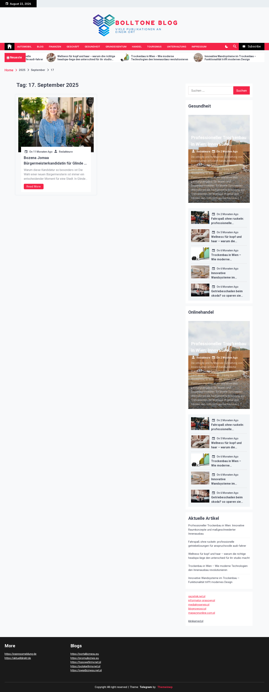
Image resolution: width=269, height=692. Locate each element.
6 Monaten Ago (229, 250)
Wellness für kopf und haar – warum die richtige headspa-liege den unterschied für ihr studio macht (59, 58)
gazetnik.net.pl (196, 596)
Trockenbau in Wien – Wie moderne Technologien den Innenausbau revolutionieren (132, 58)
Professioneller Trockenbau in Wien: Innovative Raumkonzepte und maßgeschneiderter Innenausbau (216, 529)
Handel (137, 46)
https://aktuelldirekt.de (18, 658)
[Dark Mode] (226, 46)
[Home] (9, 46)
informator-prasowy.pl (201, 600)
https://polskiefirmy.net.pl (85, 666)
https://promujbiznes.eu (84, 658)
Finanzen (55, 46)
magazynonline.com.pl (201, 613)
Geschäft (73, 46)
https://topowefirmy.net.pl (85, 662)
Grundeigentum (116, 46)
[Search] (235, 46)
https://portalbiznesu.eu (84, 654)
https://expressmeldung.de (20, 654)
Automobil (24, 46)
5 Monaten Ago (229, 232)
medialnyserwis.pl (198, 604)
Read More (34, 186)
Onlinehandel (201, 312)
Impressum (199, 46)
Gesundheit (92, 46)
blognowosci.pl (197, 608)
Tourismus (154, 46)
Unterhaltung (176, 46)
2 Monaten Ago (229, 214)
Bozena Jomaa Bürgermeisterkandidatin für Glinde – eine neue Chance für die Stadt (55, 161)
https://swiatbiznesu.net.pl (86, 670)
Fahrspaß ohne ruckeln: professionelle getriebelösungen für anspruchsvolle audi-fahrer (217, 544)
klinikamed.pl (195, 621)
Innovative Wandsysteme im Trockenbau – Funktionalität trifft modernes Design (203, 58)
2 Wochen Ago (229, 151)
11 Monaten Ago (43, 151)
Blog (40, 46)
